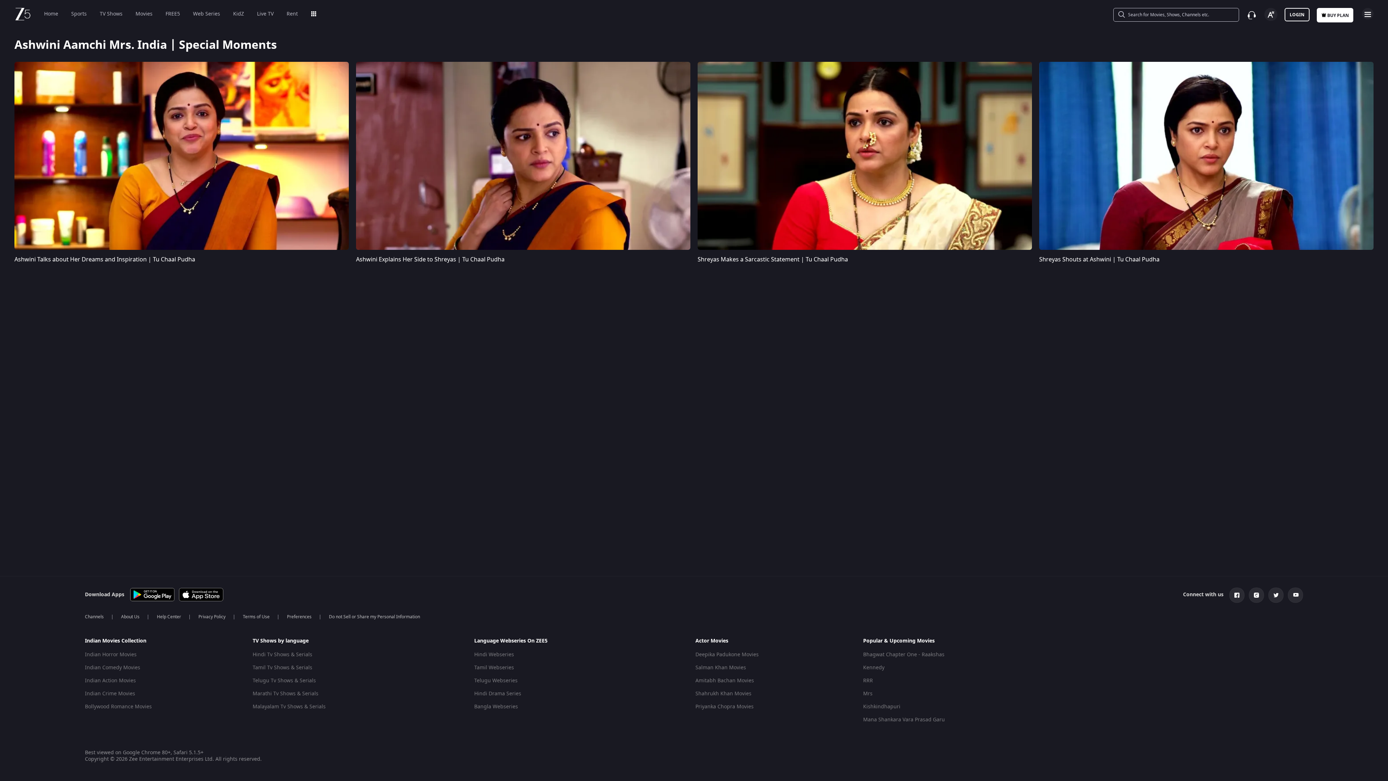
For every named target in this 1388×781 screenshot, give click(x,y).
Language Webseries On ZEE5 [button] (511, 641)
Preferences (299, 617)
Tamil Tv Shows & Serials (282, 667)
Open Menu (1368, 14)
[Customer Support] (1251, 15)
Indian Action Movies (110, 680)
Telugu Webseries (496, 680)
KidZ (238, 14)
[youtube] (1295, 595)
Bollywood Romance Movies (118, 706)
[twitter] (1276, 595)
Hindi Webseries (494, 654)
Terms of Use (256, 617)
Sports (79, 14)
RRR (868, 680)
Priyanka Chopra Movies (724, 706)
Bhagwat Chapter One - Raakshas (903, 654)
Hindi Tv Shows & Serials (282, 654)
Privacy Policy (212, 617)
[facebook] (1237, 595)
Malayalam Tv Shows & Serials (289, 706)
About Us (130, 617)
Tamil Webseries (494, 667)
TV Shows (111, 14)
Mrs (868, 693)
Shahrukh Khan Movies (723, 693)
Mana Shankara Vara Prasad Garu (904, 720)
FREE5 (173, 14)
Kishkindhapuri (881, 706)
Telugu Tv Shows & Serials (284, 680)
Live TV (265, 14)
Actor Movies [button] (711, 641)
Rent (292, 14)
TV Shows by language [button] (281, 641)
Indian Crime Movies (110, 693)
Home (51, 14)
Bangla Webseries (496, 706)
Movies (144, 14)
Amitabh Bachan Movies (724, 680)
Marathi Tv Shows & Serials (285, 693)
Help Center (169, 617)
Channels (94, 617)
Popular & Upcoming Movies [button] (899, 641)
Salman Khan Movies (720, 667)
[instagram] (1256, 595)
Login (1297, 15)
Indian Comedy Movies (112, 667)
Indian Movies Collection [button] (115, 641)
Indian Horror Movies (111, 654)
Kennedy (873, 667)
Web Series (206, 14)
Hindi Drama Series (497, 693)
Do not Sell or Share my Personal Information (374, 617)
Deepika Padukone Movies (727, 654)
